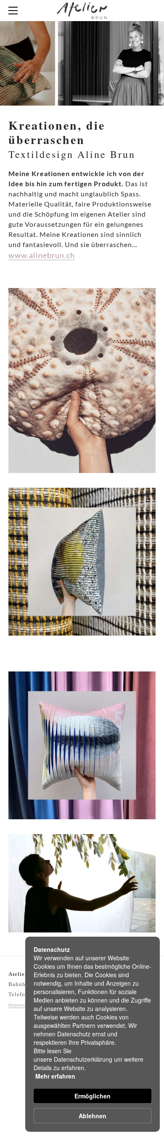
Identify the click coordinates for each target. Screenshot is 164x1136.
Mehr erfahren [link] (55, 1076)
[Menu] (14, 10)
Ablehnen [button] (92, 1116)
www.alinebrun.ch (41, 255)
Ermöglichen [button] (92, 1096)
